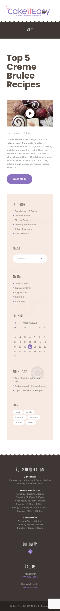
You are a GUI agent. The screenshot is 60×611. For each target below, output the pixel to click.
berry (18, 412)
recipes (19, 422)
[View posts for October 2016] (15, 323)
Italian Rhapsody (23, 229)
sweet (30, 422)
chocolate (20, 417)
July (19, 297)
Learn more (19, 179)
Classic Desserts (23, 220)
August (21, 292)
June (20, 301)
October (21, 283)
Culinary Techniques (25, 224)
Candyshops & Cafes (26, 211)
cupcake (34, 417)
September (23, 288)
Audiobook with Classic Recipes (31, 386)
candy (29, 412)
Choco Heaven (22, 215)
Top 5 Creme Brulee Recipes (23, 71)
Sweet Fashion (22, 233)
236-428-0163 (30, 587)
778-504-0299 (30, 577)
